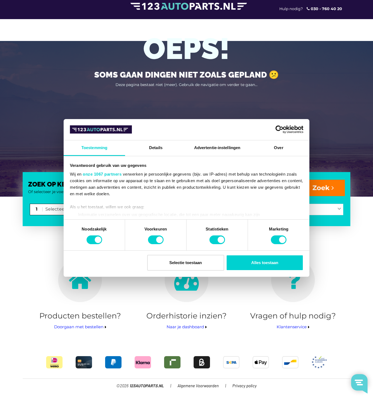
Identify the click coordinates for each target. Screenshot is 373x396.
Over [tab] (278, 147)
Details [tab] (155, 147)
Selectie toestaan (185, 262)
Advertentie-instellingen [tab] (217, 147)
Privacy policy (244, 386)
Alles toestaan (264, 262)
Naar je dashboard (185, 326)
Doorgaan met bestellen (78, 326)
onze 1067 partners (102, 174)
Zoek (321, 188)
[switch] (156, 239)
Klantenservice (292, 326)
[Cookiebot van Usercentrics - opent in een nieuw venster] (279, 129)
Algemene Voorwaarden (198, 386)
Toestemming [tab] (94, 147)
